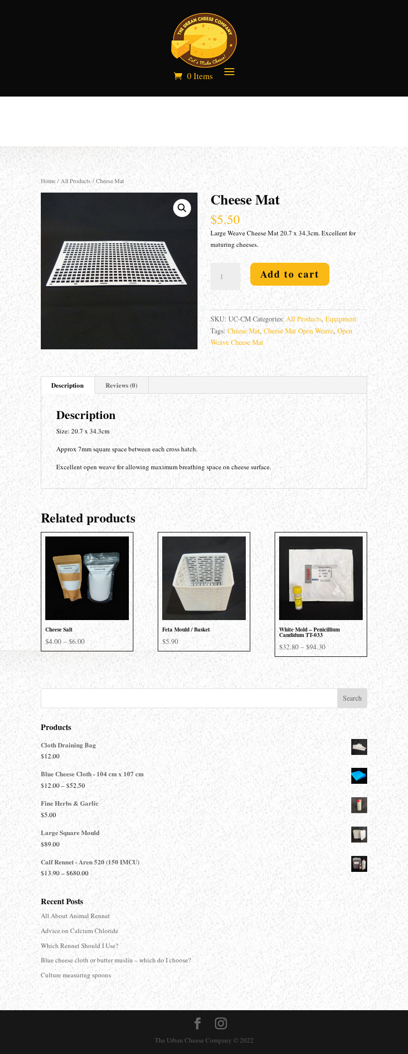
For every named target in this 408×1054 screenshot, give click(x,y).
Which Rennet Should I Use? (79, 945)
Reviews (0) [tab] (121, 385)
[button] (182, 208)
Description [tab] (67, 385)
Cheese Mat (243, 330)
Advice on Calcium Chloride (79, 930)
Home (48, 181)
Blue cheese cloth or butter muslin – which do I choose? (116, 959)
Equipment (340, 318)
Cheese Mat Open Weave (298, 330)
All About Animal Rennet (75, 915)
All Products (76, 181)
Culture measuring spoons (76, 974)
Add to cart (289, 274)
